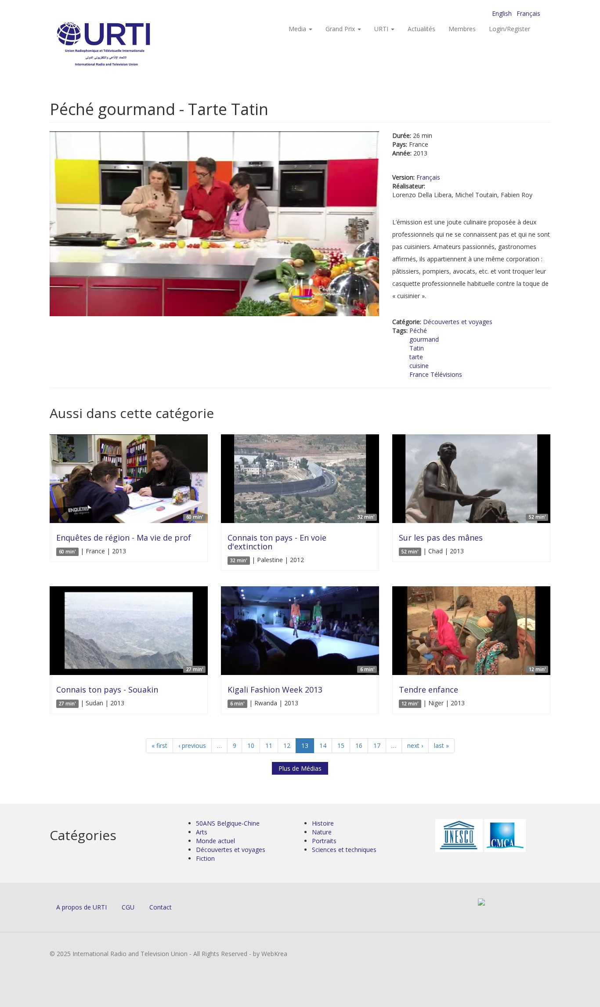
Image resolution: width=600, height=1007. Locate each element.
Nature (322, 832)
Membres (462, 29)
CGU (128, 907)
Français (528, 13)
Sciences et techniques (344, 849)
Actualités (421, 29)
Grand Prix (341, 29)
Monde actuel (215, 841)
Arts (201, 832)
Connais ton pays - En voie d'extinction (277, 542)
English (502, 13)
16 (358, 745)
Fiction (205, 858)
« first (159, 745)
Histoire (323, 823)
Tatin (416, 348)
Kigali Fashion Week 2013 (275, 689)
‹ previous (192, 745)
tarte (416, 357)
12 (286, 745)
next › (415, 745)
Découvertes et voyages (457, 322)
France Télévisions (435, 374)
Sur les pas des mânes (441, 537)
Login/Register (509, 29)
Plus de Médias (300, 768)
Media (298, 29)
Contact (160, 907)
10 (250, 745)
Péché (418, 330)
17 (376, 745)
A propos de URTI (81, 907)
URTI (382, 29)
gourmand (424, 339)
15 (340, 745)
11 (268, 745)
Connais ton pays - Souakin (107, 689)
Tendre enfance (428, 689)
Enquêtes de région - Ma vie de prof (123, 537)
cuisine (419, 365)
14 (322, 745)
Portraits (324, 841)
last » (441, 745)
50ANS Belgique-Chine (228, 823)
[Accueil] (121, 44)
